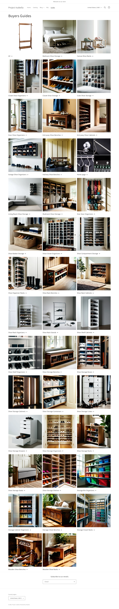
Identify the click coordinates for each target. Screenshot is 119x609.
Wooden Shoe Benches (17, 569)
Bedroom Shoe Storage (51, 56)
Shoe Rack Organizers (16, 332)
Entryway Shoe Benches (52, 135)
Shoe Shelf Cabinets (84, 332)
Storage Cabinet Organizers (18, 530)
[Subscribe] (74, 581)
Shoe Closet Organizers (51, 253)
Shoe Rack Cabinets (84, 293)
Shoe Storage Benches (51, 372)
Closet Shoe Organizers (17, 95)
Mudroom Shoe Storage (52, 214)
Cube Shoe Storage (84, 95)
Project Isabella (16, 604)
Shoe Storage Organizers (52, 451)
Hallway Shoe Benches (51, 174)
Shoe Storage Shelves (51, 490)
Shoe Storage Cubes (84, 411)
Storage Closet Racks (85, 530)
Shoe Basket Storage (16, 253)
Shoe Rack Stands (49, 332)
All (9, 56)
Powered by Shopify (25, 604)
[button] (42, 7)
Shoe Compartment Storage (87, 253)
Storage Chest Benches (51, 530)
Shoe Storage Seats (15, 490)
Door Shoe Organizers (16, 135)
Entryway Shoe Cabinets (86, 135)
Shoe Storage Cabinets (16, 411)
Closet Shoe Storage (50, 95)
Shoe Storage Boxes (84, 372)
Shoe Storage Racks (84, 451)
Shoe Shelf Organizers (16, 372)
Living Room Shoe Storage (18, 214)
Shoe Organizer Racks (16, 293)
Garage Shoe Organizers (17, 174)
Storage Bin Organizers (85, 490)
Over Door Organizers (85, 214)
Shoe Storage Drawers (16, 451)
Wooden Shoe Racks (50, 569)
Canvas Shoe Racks (84, 56)
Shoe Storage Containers (52, 411)
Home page (81, 174)
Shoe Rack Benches (50, 293)
